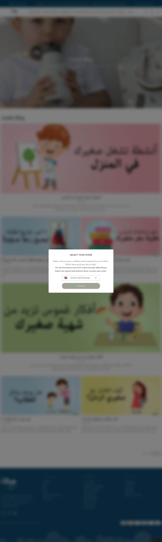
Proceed (81, 286)
